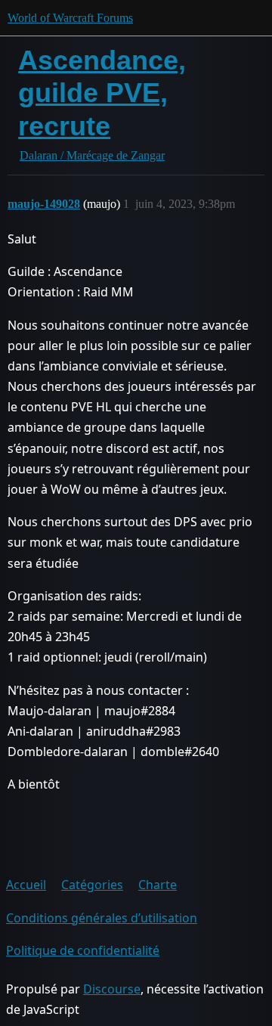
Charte (157, 884)
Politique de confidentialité (82, 950)
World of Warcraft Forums (70, 17)
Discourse (112, 989)
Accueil (26, 884)
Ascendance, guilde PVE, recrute (102, 93)
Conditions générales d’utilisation (101, 918)
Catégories (92, 884)
